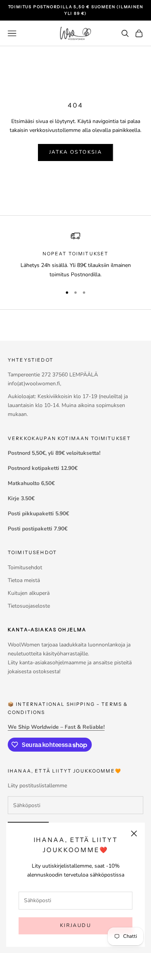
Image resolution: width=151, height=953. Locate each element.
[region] (75, 255)
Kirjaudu (75, 925)
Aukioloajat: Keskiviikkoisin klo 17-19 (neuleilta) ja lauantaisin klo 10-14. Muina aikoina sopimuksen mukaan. (68, 405)
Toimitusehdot (25, 567)
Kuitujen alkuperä (29, 593)
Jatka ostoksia (75, 152)
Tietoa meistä (24, 580)
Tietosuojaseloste (29, 606)
